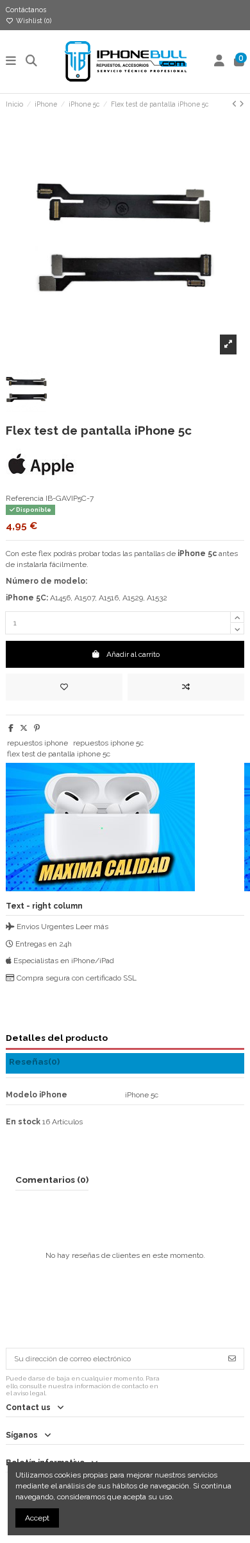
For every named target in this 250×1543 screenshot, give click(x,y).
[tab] (125, 1064)
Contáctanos (26, 9)
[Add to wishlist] (64, 687)
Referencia (25, 498)
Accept (37, 1517)
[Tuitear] (24, 728)
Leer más (92, 926)
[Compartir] (10, 728)
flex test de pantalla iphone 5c (58, 753)
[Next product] (241, 104)
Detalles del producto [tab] (57, 1038)
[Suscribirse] (232, 1358)
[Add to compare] (186, 687)
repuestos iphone (37, 742)
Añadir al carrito (133, 654)
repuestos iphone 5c (108, 742)
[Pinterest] (37, 728)
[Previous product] (235, 104)
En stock (23, 1121)
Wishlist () (32, 20)
